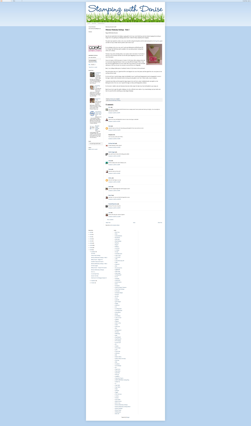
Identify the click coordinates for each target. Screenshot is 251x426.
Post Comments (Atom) (115, 225)
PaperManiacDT (118, 339)
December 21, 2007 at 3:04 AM (114, 182)
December (93, 251)
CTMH (116, 259)
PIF (115, 344)
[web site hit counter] (93, 149)
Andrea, (110, 178)
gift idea (117, 296)
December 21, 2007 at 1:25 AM (114, 164)
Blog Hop (117, 243)
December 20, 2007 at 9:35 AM (114, 138)
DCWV (116, 262)
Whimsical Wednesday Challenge (114, 100)
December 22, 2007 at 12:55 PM (114, 208)
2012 (91, 239)
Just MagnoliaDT (118, 308)
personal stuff (118, 342)
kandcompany (118, 312)
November (93, 280)
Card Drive (117, 248)
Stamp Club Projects (119, 378)
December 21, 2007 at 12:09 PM (115, 199)
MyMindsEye (117, 333)
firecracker (117, 291)
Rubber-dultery (118, 356)
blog (156, 41)
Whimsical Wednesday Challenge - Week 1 (99, 263)
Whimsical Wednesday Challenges (97, 269)
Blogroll (116, 244)
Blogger (127, 417)
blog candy (117, 239)
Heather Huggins (112, 152)
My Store (117, 332)
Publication (117, 353)
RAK (116, 355)
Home (89, 23)
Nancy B (110, 195)
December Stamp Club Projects (97, 261)
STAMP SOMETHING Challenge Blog (122, 380)
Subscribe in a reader (93, 67)
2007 (91, 249)
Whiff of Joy (117, 403)
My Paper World (112, 143)
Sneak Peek (117, 372)
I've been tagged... (94, 265)
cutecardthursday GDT (119, 260)
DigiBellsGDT (117, 269)
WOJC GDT (117, 413)
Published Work (101, 23)
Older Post (160, 222)
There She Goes (118, 394)
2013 (91, 236)
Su (115, 383)
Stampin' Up (117, 381)
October (93, 282)
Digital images (117, 273)
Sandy (110, 160)
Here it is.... (93, 271)
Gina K (116, 298)
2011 (91, 241)
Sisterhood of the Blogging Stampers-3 (99, 278)
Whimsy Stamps (118, 410)
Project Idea (117, 351)
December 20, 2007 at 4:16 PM (114, 147)
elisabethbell (117, 280)
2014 (91, 234)
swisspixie (117, 390)
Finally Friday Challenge (95, 255)
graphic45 (117, 299)
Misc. (116, 328)
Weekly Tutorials (118, 401)
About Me (94, 23)
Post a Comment (110, 219)
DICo (116, 266)
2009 (91, 245)
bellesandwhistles (118, 235)
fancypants (117, 285)
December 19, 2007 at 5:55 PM (114, 112)
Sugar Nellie (117, 385)
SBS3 (116, 362)
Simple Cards (117, 369)
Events (116, 284)
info (116, 307)
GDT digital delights (119, 292)
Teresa (110, 169)
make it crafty (118, 323)
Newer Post (108, 222)
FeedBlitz (95, 62)
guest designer (118, 301)
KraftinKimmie (117, 316)
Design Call (117, 264)
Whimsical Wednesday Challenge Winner (122, 406)
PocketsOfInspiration (113, 204)
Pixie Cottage (117, 348)
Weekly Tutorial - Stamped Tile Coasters (99, 267)
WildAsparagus (118, 412)
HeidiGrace (117, 305)
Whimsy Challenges (118, 408)
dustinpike (117, 278)
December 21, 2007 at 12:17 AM (114, 156)
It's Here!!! (93, 253)
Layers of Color (118, 317)
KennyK (116, 314)
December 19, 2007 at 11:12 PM (114, 130)
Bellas (116, 234)
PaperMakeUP (118, 337)
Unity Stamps (117, 399)
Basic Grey (117, 232)
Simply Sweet (117, 371)
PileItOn (116, 346)
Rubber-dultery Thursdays (120, 358)
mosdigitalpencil (118, 330)
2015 (91, 232)
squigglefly (117, 376)
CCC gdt (116, 251)
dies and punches (118, 267)
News (116, 335)
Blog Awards (117, 237)
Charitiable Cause (118, 253)
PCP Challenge (118, 340)
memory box (117, 326)
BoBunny (117, 246)
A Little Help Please (95, 274)
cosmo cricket (118, 255)
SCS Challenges (118, 365)
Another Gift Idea (94, 276)
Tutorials (117, 397)
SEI (115, 367)
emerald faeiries (118, 282)
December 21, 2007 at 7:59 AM (114, 190)
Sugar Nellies (117, 387)
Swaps (116, 388)
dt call (116, 276)
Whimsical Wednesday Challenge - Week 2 (99, 257)
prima (116, 349)
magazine (117, 319)
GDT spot (117, 294)
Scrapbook (117, 364)
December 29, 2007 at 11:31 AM (114, 216)
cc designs (117, 250)
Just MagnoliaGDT (118, 310)
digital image (117, 271)
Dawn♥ (110, 186)
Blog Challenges (118, 241)
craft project (117, 257)
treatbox (117, 396)
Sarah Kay (117, 360)
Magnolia (117, 321)
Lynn (109, 212)
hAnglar (116, 303)
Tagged (116, 392)
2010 (91, 243)
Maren (110, 117)
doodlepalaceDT (118, 275)
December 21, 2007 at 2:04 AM (114, 173)
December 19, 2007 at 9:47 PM (114, 121)
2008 (91, 247)
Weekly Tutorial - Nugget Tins (97, 259)
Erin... (109, 107)
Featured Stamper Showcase (120, 287)
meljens (116, 324)
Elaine (110, 126)
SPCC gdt (117, 374)
